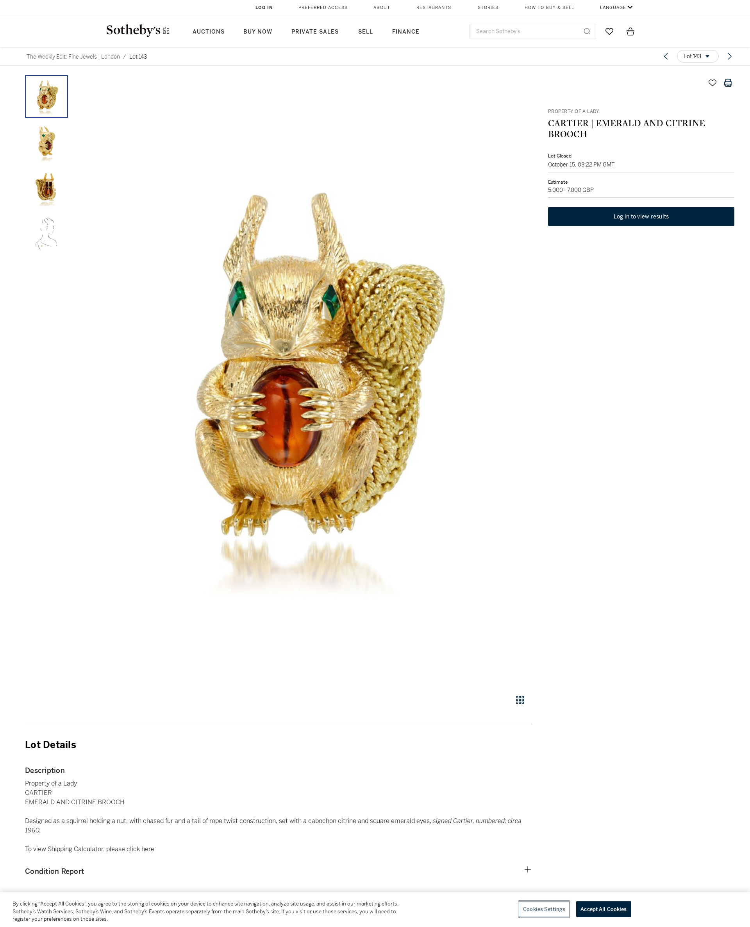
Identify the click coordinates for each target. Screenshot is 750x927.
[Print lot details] (728, 83)
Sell (365, 32)
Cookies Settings (544, 909)
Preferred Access (323, 7)
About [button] (381, 7)
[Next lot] (730, 56)
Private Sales (315, 32)
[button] (308, 380)
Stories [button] (488, 7)
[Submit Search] (587, 31)
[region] (375, 909)
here (147, 849)
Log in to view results (641, 216)
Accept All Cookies (603, 909)
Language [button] (613, 7)
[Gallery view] (520, 700)
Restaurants (433, 7)
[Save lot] (712, 83)
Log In (264, 7)
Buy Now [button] (257, 32)
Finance (406, 32)
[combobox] (532, 31)
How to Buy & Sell (549, 7)
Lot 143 (138, 56)
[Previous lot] (666, 56)
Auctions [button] (209, 32)
